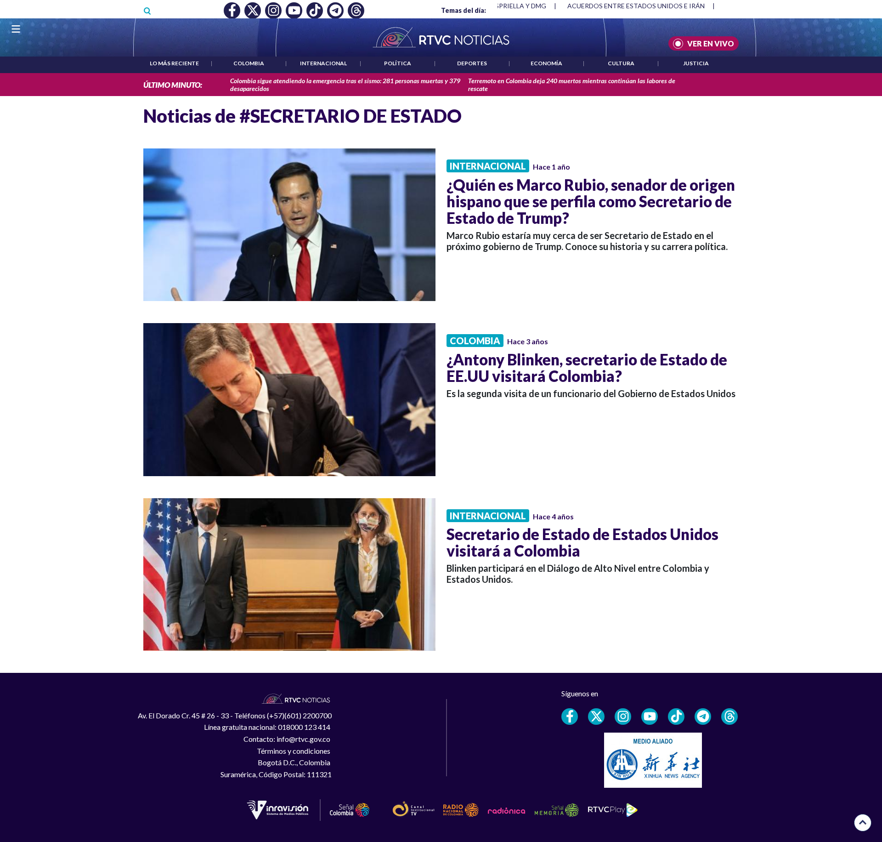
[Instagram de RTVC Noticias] (623, 716)
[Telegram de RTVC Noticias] (703, 716)
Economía (546, 63)
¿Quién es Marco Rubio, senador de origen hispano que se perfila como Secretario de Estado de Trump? (591, 201)
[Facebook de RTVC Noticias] (569, 716)
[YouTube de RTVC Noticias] (649, 716)
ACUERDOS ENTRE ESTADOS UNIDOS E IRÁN (636, 6)
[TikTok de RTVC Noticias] (676, 716)
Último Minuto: (172, 85)
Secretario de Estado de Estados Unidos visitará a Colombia (582, 542)
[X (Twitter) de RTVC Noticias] (596, 716)
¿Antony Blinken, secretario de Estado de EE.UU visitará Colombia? (587, 367)
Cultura (621, 63)
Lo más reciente (174, 63)
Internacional (323, 63)
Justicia (696, 63)
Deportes (472, 63)
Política (397, 63)
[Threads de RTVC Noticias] (729, 716)
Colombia (248, 63)
